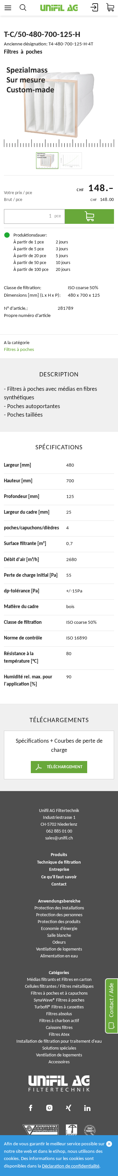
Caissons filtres (59, 1027)
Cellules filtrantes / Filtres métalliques (59, 986)
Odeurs (59, 942)
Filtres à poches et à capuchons (59, 993)
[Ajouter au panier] (89, 216)
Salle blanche (59, 935)
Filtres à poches (19, 349)
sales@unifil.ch (59, 838)
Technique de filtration (59, 862)
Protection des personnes (59, 915)
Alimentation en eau (59, 956)
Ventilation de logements (59, 949)
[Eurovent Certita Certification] (41, 1130)
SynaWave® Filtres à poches (59, 1000)
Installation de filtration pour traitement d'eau (59, 1041)
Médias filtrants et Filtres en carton (59, 979)
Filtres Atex (59, 1034)
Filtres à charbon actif (59, 1021)
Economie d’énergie (59, 928)
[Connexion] (94, 8)
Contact (59, 884)
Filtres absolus (59, 1014)
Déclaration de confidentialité (70, 1166)
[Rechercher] (23, 7)
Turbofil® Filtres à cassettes (59, 1007)
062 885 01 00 (59, 831)
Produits (59, 855)
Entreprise (59, 870)
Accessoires (59, 1062)
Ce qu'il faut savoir (59, 877)
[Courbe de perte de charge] (71, 160)
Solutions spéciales (59, 1048)
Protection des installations (59, 908)
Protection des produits (59, 921)
